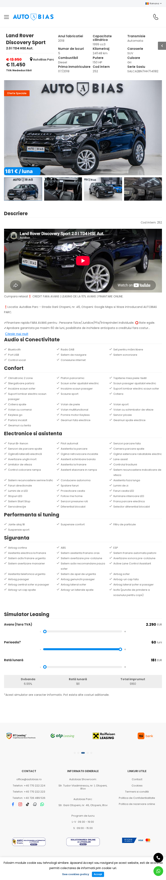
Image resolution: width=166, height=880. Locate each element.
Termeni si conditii (137, 792)
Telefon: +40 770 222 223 (29, 792)
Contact (137, 779)
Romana (154, 3)
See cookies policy (75, 874)
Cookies (137, 785)
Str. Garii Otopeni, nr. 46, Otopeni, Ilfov (83, 805)
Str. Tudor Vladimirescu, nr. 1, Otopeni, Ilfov (83, 787)
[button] (75, 753)
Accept (98, 874)
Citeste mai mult (16, 334)
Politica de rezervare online (137, 804)
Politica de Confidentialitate (137, 798)
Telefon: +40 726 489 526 (29, 798)
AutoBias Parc (43, 59)
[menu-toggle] (6, 17)
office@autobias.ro (29, 779)
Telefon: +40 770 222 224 (29, 785)
